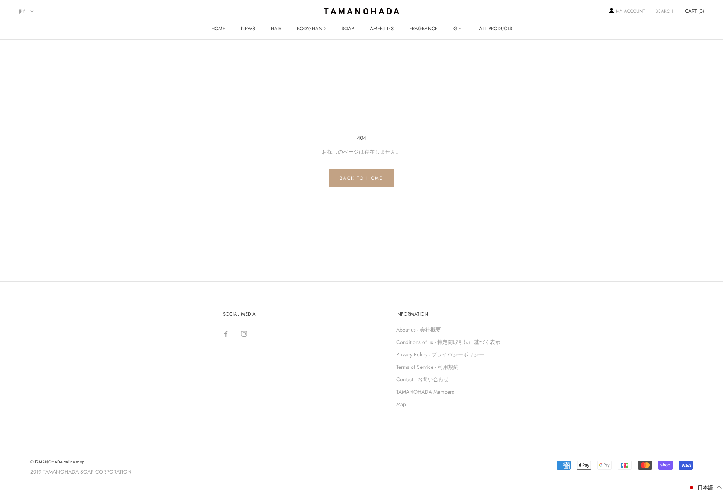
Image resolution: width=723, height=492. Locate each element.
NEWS (248, 28)
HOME (218, 28)
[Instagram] (244, 332)
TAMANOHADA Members (425, 392)
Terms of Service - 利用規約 (427, 367)
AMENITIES (382, 28)
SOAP (348, 28)
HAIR (276, 28)
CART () (694, 11)
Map (401, 404)
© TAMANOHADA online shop (57, 462)
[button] (705, 487)
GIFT (458, 28)
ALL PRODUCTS (495, 28)
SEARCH (664, 11)
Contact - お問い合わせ (422, 379)
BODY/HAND (311, 28)
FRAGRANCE (423, 28)
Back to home (361, 178)
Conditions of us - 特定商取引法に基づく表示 (448, 342)
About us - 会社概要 (418, 329)
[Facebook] (226, 332)
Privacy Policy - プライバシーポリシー (440, 354)
